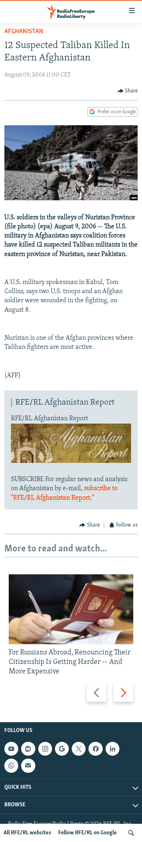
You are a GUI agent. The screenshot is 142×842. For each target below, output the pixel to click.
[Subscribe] (28, 766)
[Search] (131, 833)
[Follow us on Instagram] (45, 749)
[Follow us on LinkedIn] (112, 749)
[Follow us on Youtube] (11, 749)
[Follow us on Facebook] (95, 749)
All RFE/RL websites (27, 833)
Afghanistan (23, 31)
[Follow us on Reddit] (28, 749)
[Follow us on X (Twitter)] (79, 749)
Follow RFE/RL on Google (87, 833)
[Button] (128, 91)
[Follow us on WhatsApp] (11, 766)
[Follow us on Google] (62, 749)
